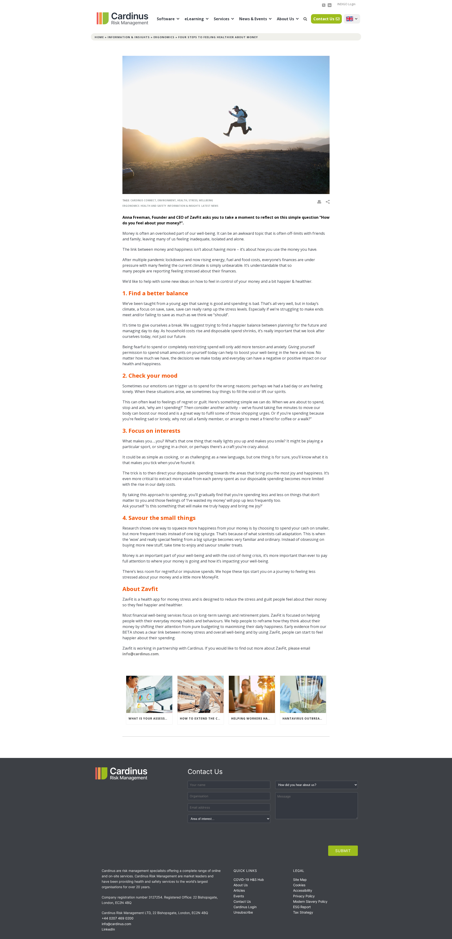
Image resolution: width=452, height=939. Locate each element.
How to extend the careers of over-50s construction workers (202, 718)
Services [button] (221, 18)
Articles (239, 890)
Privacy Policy (304, 896)
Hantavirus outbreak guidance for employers (304, 718)
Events (239, 896)
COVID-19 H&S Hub (249, 880)
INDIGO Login (346, 4)
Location (352, 19)
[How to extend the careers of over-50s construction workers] (201, 694)
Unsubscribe (243, 912)
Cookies (299, 885)
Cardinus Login (245, 907)
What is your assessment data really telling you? (150, 718)
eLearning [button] (194, 18)
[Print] (319, 201)
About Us (285, 18)
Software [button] (166, 18)
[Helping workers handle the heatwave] (252, 694)
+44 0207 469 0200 (117, 918)
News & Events (253, 18)
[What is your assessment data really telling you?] (149, 694)
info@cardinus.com (140, 653)
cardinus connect (143, 200)
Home (99, 37)
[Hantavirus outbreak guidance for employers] (303, 694)
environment (166, 200)
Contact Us (323, 18)
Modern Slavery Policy (310, 901)
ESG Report (302, 907)
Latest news (209, 205)
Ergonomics (163, 37)
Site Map (300, 880)
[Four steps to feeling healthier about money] (226, 125)
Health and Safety (153, 205)
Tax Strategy (303, 912)
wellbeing (206, 200)
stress (193, 200)
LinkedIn (108, 929)
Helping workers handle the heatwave (253, 718)
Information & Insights (129, 37)
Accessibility (302, 890)
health (182, 200)
